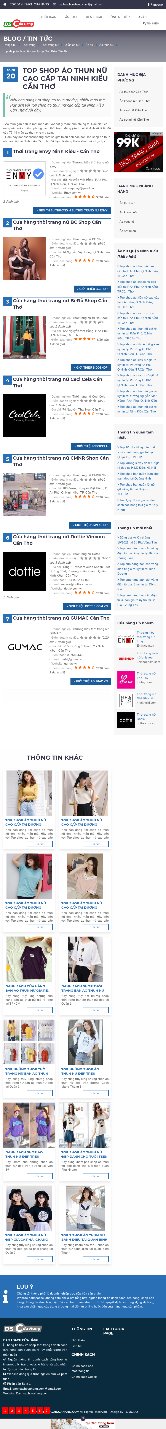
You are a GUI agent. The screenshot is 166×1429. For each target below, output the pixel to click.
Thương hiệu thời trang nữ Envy (146, 637)
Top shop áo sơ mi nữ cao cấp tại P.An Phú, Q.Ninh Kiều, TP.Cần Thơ (138, 317)
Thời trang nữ (50, 44)
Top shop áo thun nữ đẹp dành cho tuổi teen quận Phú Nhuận (84, 1154)
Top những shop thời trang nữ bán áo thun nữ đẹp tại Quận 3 (26, 1071)
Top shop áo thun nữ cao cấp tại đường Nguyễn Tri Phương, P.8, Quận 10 (28, 905)
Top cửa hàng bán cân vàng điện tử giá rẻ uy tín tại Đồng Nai (137, 584)
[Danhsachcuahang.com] (18, 23)
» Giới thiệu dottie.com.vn (87, 606)
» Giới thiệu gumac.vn (91, 681)
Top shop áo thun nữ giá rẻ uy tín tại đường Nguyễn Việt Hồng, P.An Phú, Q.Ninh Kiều (137, 396)
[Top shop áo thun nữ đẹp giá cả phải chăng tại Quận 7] (29, 1208)
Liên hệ (77, 1346)
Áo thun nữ (106, 44)
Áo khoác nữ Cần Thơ (135, 101)
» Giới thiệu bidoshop (91, 367)
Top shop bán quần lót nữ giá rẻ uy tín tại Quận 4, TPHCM (136, 489)
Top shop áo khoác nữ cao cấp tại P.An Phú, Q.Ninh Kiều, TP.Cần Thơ (138, 286)
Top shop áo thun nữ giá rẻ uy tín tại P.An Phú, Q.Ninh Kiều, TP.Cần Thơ (137, 333)
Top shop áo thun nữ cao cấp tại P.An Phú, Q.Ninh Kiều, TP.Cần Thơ (138, 271)
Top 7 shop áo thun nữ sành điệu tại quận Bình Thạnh (84, 1237)
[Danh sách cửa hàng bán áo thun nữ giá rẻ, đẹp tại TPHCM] (29, 959)
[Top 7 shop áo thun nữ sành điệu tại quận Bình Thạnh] (85, 1208)
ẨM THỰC (71, 17)
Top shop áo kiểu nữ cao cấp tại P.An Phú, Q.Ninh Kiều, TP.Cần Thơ (138, 302)
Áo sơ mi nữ (128, 231)
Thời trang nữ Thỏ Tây (146, 675)
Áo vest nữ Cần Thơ (133, 110)
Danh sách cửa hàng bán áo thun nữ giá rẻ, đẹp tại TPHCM (27, 988)
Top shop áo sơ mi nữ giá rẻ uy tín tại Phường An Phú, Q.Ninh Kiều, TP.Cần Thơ (137, 380)
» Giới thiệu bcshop (92, 289)
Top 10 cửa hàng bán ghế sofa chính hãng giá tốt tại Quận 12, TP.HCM (136, 452)
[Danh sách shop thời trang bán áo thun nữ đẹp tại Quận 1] (85, 959)
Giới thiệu (78, 1340)
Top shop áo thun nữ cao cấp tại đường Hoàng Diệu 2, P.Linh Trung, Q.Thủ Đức (81, 905)
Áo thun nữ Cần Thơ (134, 91)
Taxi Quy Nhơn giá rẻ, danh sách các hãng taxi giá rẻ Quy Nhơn (137, 504)
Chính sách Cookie (84, 1376)
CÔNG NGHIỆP (119, 17)
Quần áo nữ (72, 44)
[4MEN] (138, 171)
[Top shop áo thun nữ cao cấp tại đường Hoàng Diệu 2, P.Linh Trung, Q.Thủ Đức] (85, 876)
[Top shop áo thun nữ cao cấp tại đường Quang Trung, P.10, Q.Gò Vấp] (29, 793)
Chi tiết (39, 844)
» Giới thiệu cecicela (91, 446)
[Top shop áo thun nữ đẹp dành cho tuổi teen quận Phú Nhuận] (85, 1125)
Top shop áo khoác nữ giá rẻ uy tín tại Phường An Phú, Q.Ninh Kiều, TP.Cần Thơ (138, 349)
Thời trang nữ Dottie (146, 717)
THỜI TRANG (50, 17)
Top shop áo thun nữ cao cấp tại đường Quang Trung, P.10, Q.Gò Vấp (28, 822)
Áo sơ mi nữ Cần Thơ (134, 119)
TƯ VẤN (141, 17)
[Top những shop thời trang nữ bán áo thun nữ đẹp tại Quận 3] (29, 1042)
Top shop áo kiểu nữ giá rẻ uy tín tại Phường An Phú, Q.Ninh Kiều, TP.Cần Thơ (136, 364)
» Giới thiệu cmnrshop (90, 525)
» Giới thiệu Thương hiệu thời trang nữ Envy (72, 210)
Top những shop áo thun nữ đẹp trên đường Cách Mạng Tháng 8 (80, 1071)
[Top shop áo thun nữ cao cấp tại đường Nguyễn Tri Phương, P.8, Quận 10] (29, 876)
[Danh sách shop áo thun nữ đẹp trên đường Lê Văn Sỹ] (29, 1125)
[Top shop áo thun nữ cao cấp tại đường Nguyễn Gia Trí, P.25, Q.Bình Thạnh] (85, 793)
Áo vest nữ (127, 221)
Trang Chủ (9, 44)
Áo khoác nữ (128, 212)
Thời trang (28, 44)
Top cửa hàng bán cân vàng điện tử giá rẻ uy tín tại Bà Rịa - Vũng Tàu (137, 553)
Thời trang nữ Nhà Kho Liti (146, 696)
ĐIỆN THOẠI (93, 17)
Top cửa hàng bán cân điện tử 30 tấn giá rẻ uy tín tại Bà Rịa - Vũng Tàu (137, 600)
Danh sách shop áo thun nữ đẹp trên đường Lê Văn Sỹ (24, 1154)
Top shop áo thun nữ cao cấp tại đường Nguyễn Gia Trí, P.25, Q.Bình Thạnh (81, 822)
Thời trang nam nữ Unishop (147, 655)
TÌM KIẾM (153, 23)
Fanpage (156, 4)
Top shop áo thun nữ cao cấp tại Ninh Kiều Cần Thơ (36, 51)
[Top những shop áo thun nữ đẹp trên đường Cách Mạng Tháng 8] (85, 1042)
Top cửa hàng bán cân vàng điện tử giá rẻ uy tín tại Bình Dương (137, 568)
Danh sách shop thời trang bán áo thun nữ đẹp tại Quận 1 (82, 988)
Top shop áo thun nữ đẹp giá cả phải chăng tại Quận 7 (26, 1237)
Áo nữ (89, 44)
